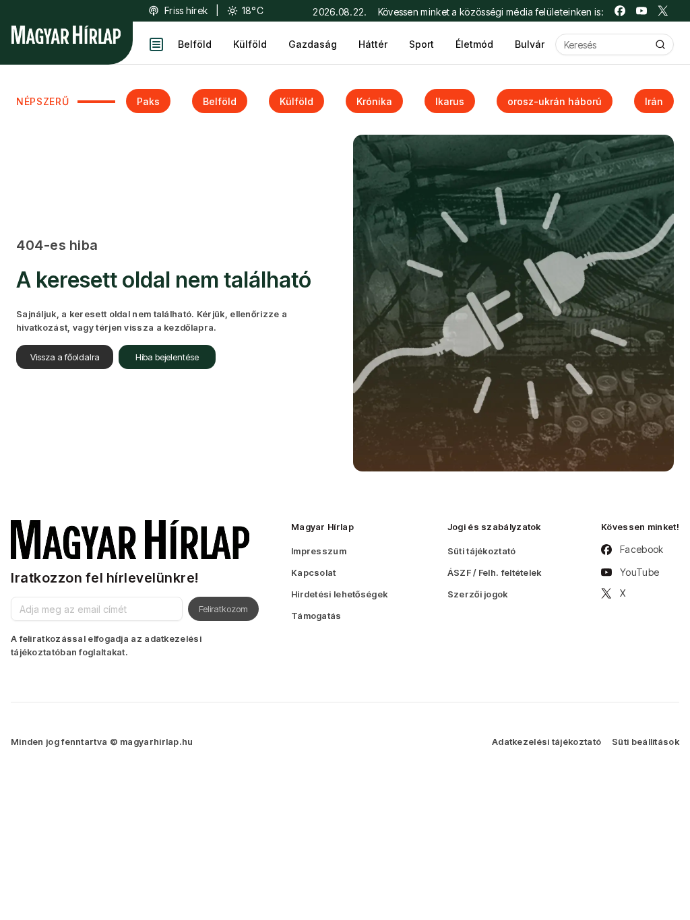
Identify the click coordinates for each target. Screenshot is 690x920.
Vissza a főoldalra (65, 357)
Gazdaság (312, 44)
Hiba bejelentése (167, 357)
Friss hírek (186, 10)
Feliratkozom (223, 608)
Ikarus (449, 101)
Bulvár (529, 44)
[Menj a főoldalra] (66, 35)
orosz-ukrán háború (554, 101)
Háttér (372, 44)
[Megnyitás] (156, 44)
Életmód (474, 44)
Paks (148, 101)
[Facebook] (620, 10)
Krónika (374, 101)
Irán (654, 101)
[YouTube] (641, 10)
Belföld (195, 44)
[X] (663, 10)
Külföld (250, 44)
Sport (421, 44)
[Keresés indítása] (660, 44)
